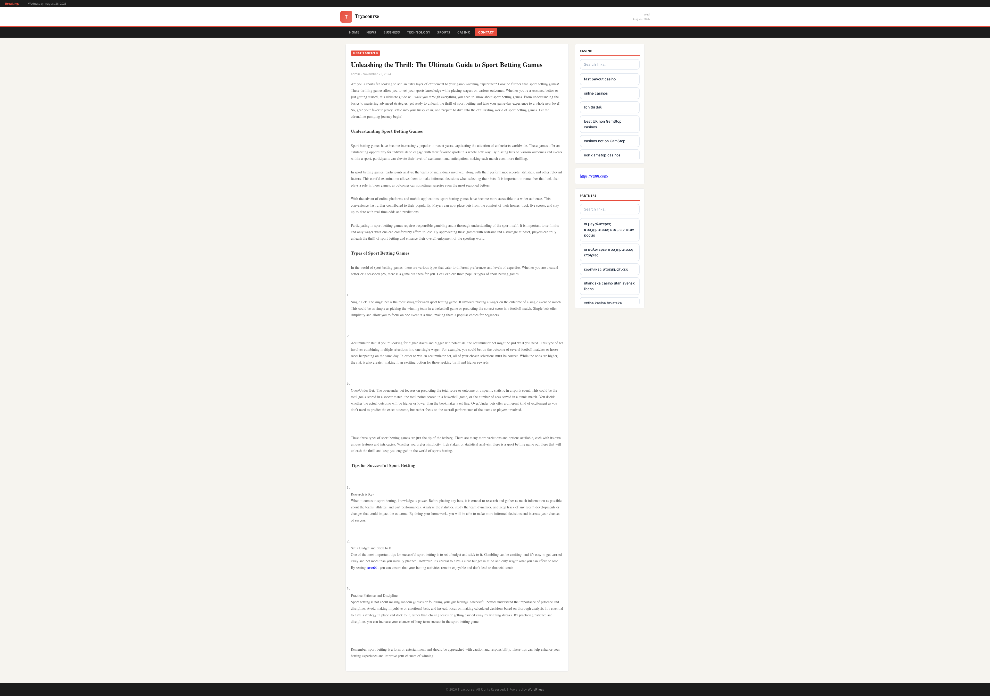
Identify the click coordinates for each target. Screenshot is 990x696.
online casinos (596, 93)
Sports (443, 32)
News (371, 32)
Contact (486, 32)
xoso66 (372, 567)
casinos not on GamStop (604, 141)
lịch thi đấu (593, 107)
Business (391, 32)
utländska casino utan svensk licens (609, 286)
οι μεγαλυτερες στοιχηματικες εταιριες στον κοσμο (609, 230)
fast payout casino (600, 79)
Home (354, 32)
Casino (464, 32)
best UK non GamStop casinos (603, 124)
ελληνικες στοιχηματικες (606, 269)
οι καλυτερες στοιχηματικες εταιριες (608, 252)
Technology (418, 32)
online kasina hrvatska (603, 303)
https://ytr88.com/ (594, 176)
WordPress (536, 689)
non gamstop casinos (602, 155)
